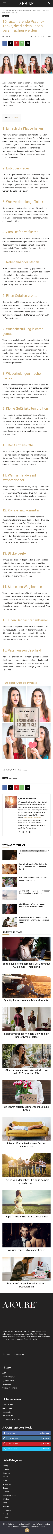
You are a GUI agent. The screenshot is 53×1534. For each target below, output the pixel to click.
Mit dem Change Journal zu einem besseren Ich (26, 1285)
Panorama (6, 1510)
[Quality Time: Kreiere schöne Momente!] (26, 986)
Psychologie (13, 778)
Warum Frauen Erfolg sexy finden (26, 1250)
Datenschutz (7, 1416)
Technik (5, 1517)
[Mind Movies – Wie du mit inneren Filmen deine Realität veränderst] (9, 909)
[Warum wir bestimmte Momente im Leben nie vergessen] (9, 882)
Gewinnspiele (7, 1484)
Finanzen (6, 1473)
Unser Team (7, 1408)
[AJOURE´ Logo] (26, 3)
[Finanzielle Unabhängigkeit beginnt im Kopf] (9, 855)
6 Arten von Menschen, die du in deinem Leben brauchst (26, 1182)
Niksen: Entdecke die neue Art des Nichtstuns (26, 1145)
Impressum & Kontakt (11, 1419)
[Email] (27, 43)
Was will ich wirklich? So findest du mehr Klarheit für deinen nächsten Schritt (33, 866)
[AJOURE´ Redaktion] (11, 814)
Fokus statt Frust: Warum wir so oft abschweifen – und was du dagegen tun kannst (35, 920)
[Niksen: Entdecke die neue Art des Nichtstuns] (26, 1129)
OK (27, 1530)
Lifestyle (5, 1499)
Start (4, 11)
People (5, 1514)
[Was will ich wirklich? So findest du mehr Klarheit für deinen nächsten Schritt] (9, 869)
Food (4, 1480)
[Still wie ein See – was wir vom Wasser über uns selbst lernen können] (9, 895)
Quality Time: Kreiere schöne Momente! (26, 1000)
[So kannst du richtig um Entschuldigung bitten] (26, 1092)
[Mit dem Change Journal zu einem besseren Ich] (26, 1269)
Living (4, 1503)
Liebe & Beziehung (10, 1495)
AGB (4, 1373)
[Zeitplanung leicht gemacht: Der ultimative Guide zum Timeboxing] (26, 949)
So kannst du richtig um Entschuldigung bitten (26, 1108)
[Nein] (50, 1527)
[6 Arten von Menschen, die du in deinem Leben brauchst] (26, 1165)
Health (5, 1488)
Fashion (5, 1469)
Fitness (5, 1477)
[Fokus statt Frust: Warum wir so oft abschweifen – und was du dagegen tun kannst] (9, 922)
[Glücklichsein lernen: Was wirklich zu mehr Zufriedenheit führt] (26, 1056)
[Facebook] (4, 43)
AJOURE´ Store (8, 1380)
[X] (10, 43)
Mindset (10, 11)
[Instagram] (23, 831)
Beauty (5, 1465)
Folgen (46, 1438)
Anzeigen (15, 118)
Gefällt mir (44, 1433)
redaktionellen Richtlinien (32, 818)
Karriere (5, 1491)
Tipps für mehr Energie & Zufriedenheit (26, 1216)
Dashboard (6, 1384)
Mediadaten (7, 1412)
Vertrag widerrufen (9, 1388)
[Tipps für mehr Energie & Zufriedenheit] (26, 1202)
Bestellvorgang (8, 1377)
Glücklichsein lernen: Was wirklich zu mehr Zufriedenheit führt (26, 1072)
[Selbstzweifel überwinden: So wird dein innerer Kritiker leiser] (26, 1019)
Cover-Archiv (7, 1404)
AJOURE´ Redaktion (27, 798)
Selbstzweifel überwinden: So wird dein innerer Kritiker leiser (26, 1035)
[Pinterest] (16, 43)
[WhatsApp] (21, 43)
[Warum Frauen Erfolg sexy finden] (26, 1235)
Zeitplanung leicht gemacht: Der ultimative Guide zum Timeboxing (26, 965)
